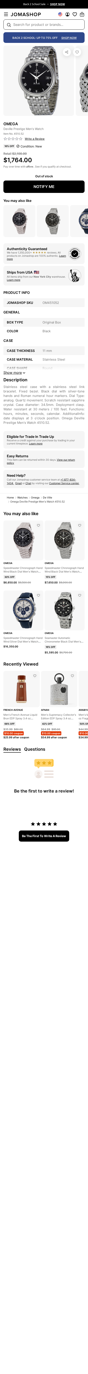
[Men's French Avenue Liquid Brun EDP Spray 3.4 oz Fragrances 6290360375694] (35, 676)
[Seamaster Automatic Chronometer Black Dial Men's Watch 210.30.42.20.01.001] (79, 595)
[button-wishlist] (74, 14)
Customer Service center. (64, 483)
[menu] (6, 14)
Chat (28, 483)
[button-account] (67, 14)
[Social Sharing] (67, 52)
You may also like (17, 200)
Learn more (13, 279)
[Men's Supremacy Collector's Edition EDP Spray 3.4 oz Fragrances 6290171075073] (72, 676)
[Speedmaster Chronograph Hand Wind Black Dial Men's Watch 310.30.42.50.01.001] (38, 525)
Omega (35, 497)
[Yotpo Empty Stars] (13, 139)
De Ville (47, 497)
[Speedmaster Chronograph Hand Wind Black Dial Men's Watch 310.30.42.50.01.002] (79, 525)
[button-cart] (82, 14)
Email (18, 483)
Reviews (12, 749)
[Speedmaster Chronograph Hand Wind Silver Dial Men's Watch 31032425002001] (38, 595)
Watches (22, 497)
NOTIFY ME (44, 186)
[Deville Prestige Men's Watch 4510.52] (77, 52)
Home (10, 497)
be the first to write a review (44, 836)
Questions (34, 749)
